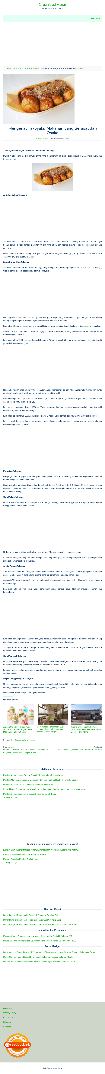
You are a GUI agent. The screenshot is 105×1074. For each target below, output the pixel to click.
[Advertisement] (52, 44)
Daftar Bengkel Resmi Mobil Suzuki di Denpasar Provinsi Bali (30, 915)
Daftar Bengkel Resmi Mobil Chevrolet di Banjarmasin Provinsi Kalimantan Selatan (40, 924)
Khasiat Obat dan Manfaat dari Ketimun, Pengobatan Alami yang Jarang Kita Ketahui (40, 849)
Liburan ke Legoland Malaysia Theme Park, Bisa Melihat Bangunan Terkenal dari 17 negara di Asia (25, 749)
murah (89, 325)
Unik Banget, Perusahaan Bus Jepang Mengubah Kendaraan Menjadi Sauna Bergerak (50, 729)
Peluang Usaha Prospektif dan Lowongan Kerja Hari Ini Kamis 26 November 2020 (39, 940)
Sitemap (7, 1021)
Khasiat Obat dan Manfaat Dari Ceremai (21, 859)
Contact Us (8, 1017)
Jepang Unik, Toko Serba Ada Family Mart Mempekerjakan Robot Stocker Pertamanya (86, 729)
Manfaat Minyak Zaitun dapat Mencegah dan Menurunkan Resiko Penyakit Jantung (40, 779)
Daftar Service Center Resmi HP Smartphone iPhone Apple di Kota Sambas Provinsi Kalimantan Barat (49, 952)
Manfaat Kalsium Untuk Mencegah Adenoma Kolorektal (28, 784)
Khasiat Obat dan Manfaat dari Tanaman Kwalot (24, 854)
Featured (7, 1026)
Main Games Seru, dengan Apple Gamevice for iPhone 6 (79, 748)
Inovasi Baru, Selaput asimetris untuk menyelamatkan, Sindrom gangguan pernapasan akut (44, 789)
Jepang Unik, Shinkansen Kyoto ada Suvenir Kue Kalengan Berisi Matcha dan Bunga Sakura (17, 729)
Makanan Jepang (28, 739)
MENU (97, 18)
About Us (7, 1007)
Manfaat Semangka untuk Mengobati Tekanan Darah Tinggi (29, 793)
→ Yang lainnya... (11, 797)
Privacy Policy (9, 1012)
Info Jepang (16, 739)
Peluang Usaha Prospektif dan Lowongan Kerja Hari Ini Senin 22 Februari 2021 (38, 935)
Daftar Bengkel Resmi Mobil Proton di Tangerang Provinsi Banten (32, 919)
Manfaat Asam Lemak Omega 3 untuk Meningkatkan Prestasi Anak (33, 775)
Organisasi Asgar (52, 4)
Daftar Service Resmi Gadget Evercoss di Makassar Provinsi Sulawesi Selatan (38, 956)
